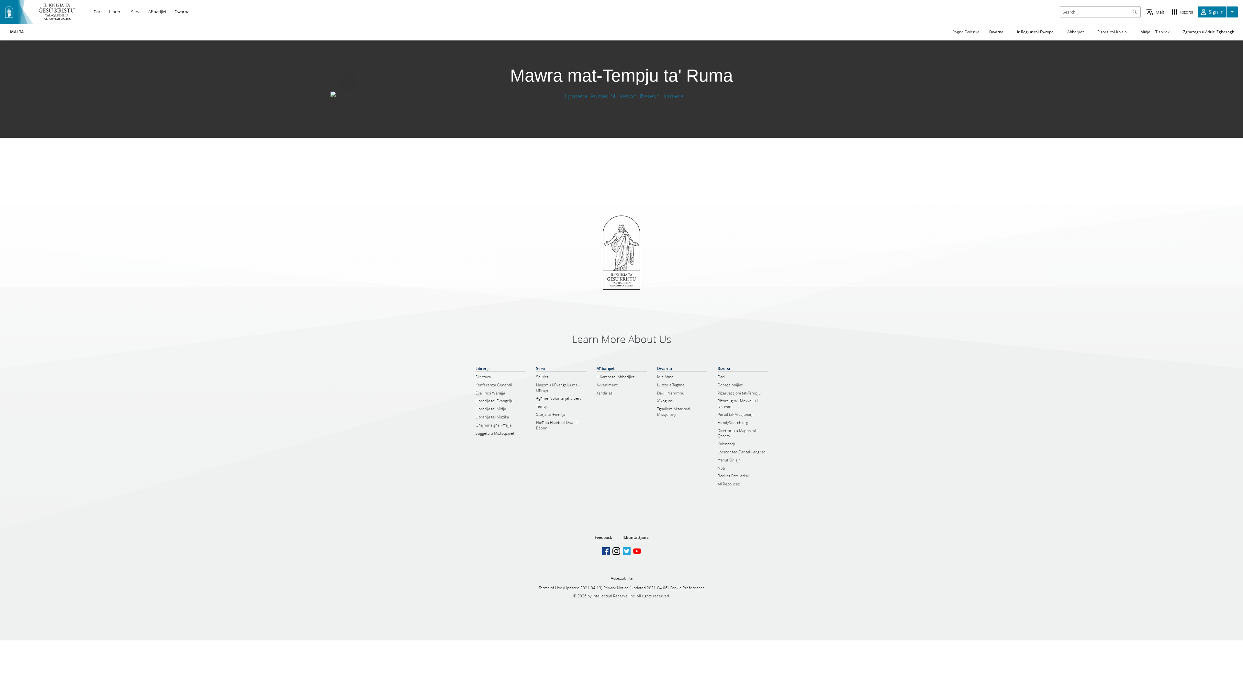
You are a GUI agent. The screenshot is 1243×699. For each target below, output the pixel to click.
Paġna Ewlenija (966, 32)
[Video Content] (621, 96)
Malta (17, 32)
